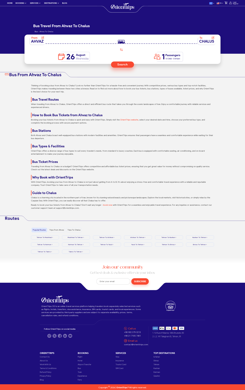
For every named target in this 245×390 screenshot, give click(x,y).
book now (107, 205)
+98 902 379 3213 (132, 332)
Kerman (157, 372)
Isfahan (157, 357)
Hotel (80, 361)
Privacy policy (45, 376)
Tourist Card (121, 364)
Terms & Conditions (48, 368)
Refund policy (45, 372)
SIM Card (119, 368)
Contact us (45, 357)
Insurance (120, 361)
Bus (79, 368)
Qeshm (157, 376)
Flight (80, 357)
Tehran (156, 364)
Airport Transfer (84, 364)
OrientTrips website (129, 120)
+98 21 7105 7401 (132, 336)
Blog (42, 380)
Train (80, 372)
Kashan (157, 368)
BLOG (64, 3)
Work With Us (45, 364)
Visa (117, 357)
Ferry (80, 380)
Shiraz (156, 361)
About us (44, 361)
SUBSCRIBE (140, 281)
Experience (82, 376)
